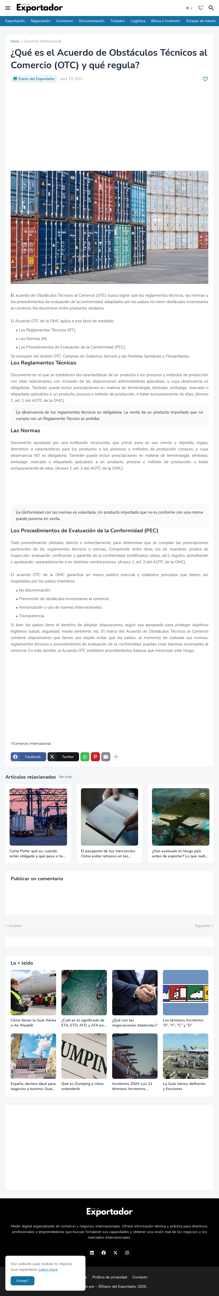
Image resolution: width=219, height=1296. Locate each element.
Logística (138, 20)
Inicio (15, 41)
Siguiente (202, 925)
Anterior (15, 925)
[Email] (105, 756)
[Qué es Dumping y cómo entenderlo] (84, 1056)
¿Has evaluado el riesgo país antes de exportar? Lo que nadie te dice (179, 854)
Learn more (47, 1269)
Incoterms (64, 20)
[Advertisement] (109, 126)
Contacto (139, 1277)
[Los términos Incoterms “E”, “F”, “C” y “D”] (185, 992)
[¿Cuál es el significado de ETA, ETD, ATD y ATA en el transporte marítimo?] (84, 992)
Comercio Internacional (42, 41)
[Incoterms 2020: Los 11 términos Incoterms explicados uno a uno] (135, 1056)
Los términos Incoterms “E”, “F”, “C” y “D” (183, 1023)
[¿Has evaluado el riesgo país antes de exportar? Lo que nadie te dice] (180, 817)
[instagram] (127, 1252)
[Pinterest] (95, 756)
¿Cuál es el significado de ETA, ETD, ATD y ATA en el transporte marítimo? (82, 1023)
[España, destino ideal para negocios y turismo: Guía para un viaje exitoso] (33, 1056)
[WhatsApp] (84, 756)
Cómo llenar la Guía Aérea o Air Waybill (33, 1023)
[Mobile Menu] (7, 8)
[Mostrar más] (116, 756)
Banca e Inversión (165, 20)
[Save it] (205, 79)
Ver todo (65, 777)
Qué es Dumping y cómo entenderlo (82, 1086)
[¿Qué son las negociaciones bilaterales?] (135, 992)
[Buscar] (212, 8)
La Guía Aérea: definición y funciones (184, 1086)
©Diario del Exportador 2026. (122, 1286)
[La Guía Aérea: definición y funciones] (185, 1056)
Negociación (40, 20)
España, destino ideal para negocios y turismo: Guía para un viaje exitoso (33, 1086)
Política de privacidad (109, 1277)
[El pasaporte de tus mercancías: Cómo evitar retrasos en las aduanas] (109, 817)
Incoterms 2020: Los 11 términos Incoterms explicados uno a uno (132, 1086)
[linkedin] (91, 1252)
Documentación (91, 20)
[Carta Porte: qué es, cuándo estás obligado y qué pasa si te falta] (38, 817)
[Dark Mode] (189, 8)
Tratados (117, 20)
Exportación (15, 20)
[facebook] (103, 1252)
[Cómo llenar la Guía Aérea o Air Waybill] (33, 992)
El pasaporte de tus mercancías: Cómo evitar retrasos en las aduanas (108, 854)
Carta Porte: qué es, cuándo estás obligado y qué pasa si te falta (36, 854)
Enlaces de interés (201, 20)
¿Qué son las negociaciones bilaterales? (134, 1023)
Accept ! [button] (22, 1280)
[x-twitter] (115, 1252)
